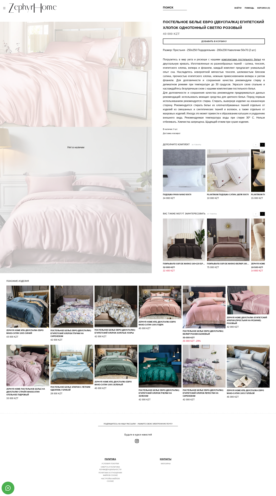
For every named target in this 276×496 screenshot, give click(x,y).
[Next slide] (262, 145)
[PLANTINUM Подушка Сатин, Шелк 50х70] (228, 170)
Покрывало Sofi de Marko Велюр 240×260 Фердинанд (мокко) (228, 264)
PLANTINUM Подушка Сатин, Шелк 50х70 (228, 194)
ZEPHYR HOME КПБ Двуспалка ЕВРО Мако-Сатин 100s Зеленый (113, 383)
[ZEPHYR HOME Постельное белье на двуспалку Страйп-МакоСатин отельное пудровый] (27, 365)
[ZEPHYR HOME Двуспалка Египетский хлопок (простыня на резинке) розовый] (248, 300)
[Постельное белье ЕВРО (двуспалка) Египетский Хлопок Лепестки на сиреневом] (204, 366)
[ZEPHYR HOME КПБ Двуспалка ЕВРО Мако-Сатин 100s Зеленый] (116, 362)
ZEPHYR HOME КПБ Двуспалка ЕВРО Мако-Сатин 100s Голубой (245, 391)
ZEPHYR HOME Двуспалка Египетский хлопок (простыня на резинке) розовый (247, 320)
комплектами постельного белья (241, 59)
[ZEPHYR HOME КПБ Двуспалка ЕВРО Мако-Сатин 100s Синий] (27, 307)
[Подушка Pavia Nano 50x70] (184, 170)
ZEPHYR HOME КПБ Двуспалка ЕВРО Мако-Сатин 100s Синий (24, 331)
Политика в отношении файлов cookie (110, 474)
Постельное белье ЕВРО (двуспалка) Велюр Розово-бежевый (203, 332)
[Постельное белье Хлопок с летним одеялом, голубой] (71, 364)
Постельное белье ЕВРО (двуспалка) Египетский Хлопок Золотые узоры (115, 331)
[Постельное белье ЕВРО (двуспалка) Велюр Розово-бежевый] (204, 307)
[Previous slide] (255, 145)
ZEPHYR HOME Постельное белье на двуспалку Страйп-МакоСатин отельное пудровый (25, 392)
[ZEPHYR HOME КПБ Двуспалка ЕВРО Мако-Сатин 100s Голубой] (248, 366)
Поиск (168, 7)
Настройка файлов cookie (110, 480)
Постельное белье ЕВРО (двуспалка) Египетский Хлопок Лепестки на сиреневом (203, 393)
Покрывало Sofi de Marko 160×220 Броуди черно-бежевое (184, 264)
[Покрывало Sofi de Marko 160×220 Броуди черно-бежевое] (184, 240)
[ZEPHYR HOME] (33, 8)
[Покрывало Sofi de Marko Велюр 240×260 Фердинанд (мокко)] (228, 240)
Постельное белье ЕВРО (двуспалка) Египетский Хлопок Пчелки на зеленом (159, 393)
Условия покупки (110, 464)
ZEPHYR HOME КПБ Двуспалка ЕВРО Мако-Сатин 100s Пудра (157, 323)
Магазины (166, 464)
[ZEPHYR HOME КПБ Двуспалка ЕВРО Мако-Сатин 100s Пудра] (160, 302)
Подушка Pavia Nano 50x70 (177, 194)
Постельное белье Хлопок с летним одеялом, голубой (70, 388)
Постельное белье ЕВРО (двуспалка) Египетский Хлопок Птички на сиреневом (70, 333)
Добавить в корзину (214, 41)
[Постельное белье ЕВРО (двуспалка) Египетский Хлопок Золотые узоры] (116, 306)
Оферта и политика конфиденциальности (110, 468)
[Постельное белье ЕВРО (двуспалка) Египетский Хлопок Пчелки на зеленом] (160, 366)
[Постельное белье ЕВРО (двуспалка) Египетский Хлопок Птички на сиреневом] (71, 307)
